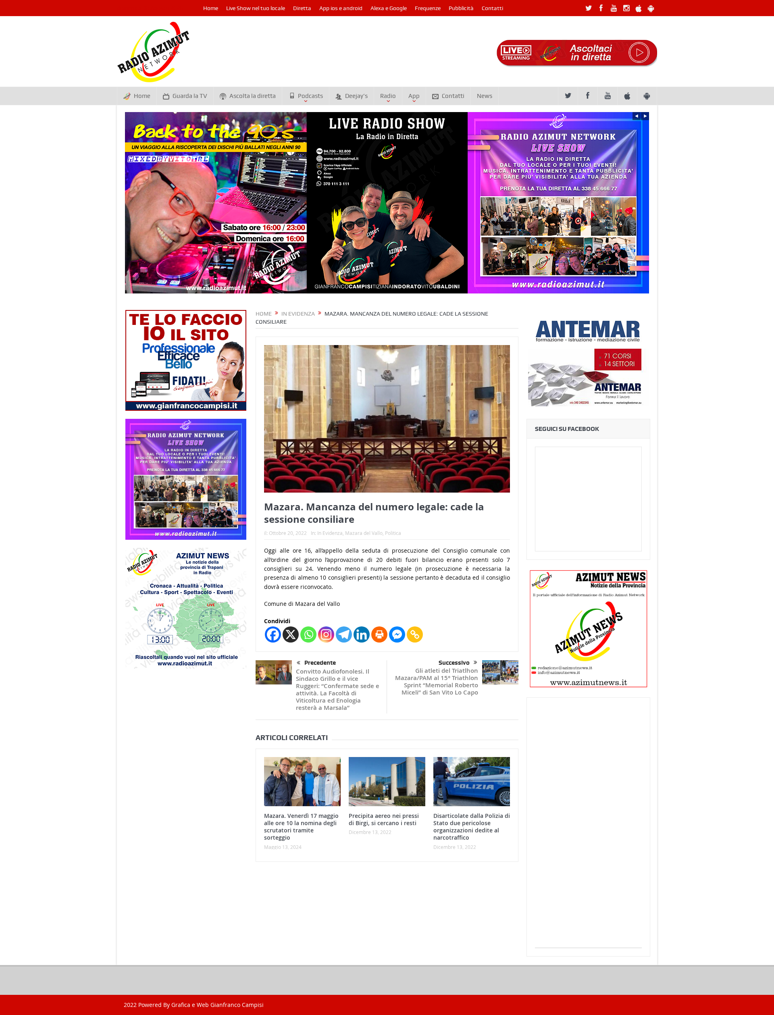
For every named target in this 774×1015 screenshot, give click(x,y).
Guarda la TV (190, 96)
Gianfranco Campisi (237, 1005)
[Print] (379, 634)
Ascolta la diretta (252, 96)
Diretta (302, 8)
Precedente (320, 662)
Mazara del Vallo (364, 533)
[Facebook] (273, 634)
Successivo (454, 662)
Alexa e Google (388, 8)
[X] (291, 634)
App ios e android (340, 8)
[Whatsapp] (308, 634)
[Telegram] (344, 634)
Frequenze (428, 8)
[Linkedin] (362, 634)
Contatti (492, 8)
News (484, 96)
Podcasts (310, 96)
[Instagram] (326, 634)
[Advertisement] (588, 827)
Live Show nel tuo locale (255, 8)
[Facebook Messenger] (397, 634)
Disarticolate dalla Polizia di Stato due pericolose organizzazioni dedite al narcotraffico (471, 827)
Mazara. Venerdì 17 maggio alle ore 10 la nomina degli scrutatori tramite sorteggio (301, 827)
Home (210, 8)
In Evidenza (330, 533)
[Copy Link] (415, 634)
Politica (393, 533)
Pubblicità (461, 8)
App (414, 96)
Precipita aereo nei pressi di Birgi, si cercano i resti (384, 819)
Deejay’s (356, 96)
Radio (388, 96)
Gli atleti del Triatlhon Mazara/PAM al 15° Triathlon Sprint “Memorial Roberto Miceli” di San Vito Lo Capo (436, 681)
